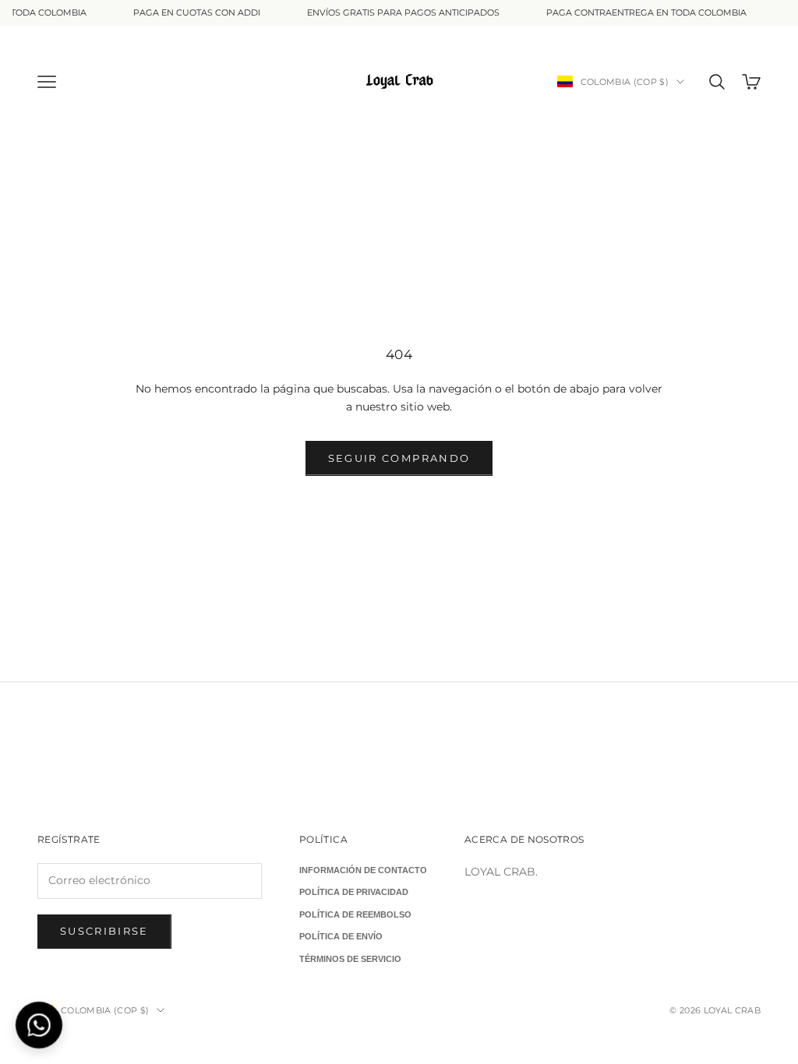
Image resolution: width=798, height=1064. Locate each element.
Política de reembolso (355, 914)
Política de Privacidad (353, 892)
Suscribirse (104, 931)
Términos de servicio (350, 959)
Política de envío (341, 936)
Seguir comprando (399, 458)
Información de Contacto (363, 870)
